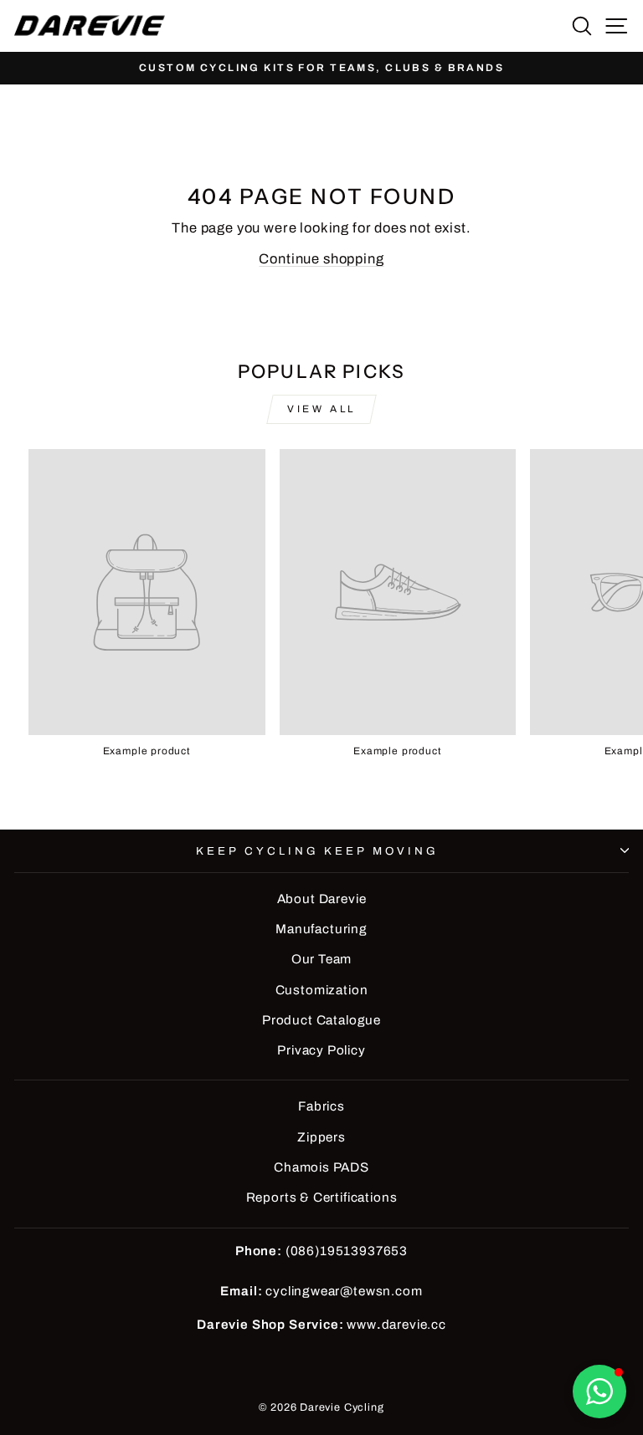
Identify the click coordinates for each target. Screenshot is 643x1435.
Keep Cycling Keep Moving (317, 851)
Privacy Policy (321, 1050)
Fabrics (321, 1106)
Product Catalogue (321, 1020)
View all (321, 409)
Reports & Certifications (322, 1197)
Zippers (321, 1137)
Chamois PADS (321, 1167)
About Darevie (322, 899)
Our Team (321, 959)
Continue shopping (321, 258)
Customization (321, 990)
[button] (599, 1391)
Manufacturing (321, 929)
